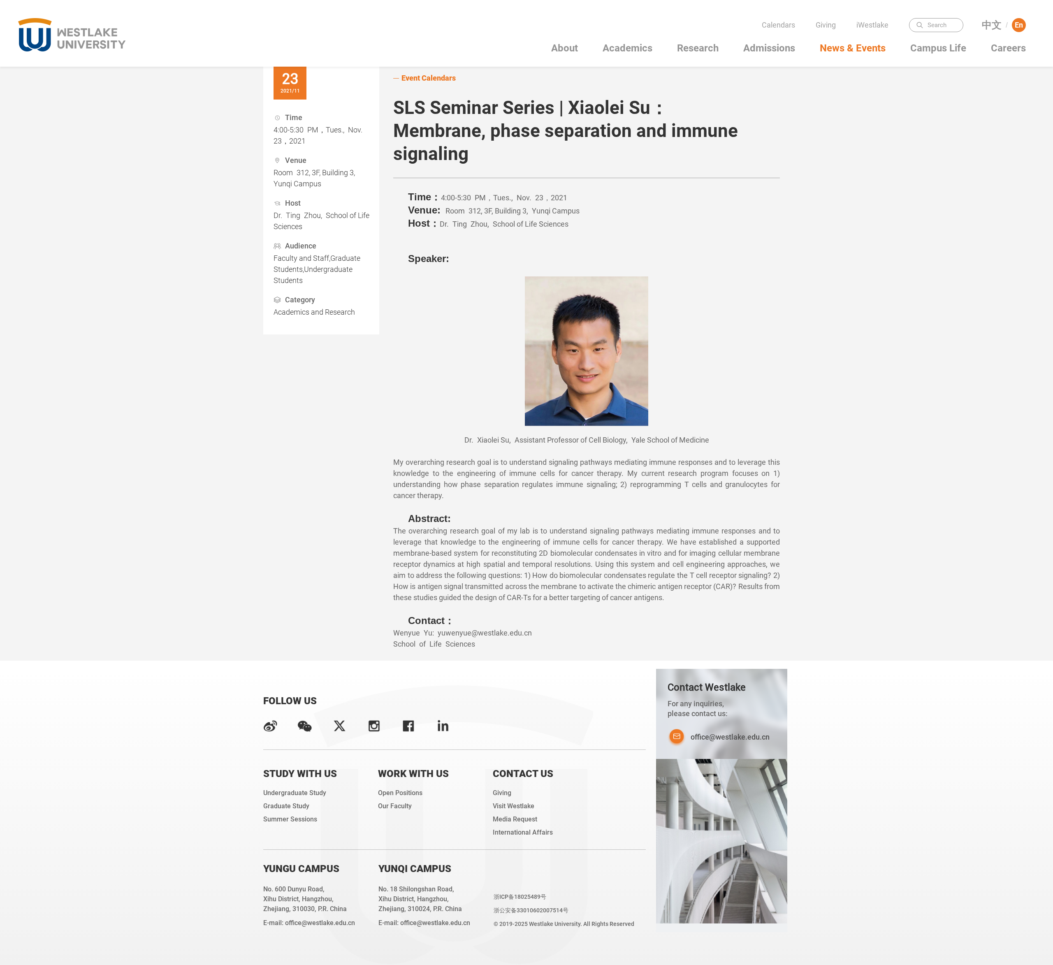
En (1019, 25)
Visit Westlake (513, 806)
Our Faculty (395, 806)
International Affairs (523, 832)
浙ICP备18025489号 (520, 896)
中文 (992, 25)
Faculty (875, 41)
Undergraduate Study (294, 793)
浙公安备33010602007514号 (531, 910)
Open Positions (400, 793)
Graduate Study (286, 806)
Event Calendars (428, 78)
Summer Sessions (290, 819)
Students (875, 57)
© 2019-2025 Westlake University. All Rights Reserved (564, 924)
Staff (875, 73)
